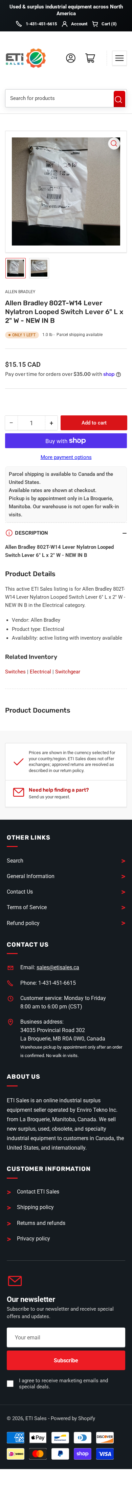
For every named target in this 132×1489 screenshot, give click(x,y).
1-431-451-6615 (41, 23)
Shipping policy (35, 1207)
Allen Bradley (20, 291)
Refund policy (23, 923)
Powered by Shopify (73, 1418)
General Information (30, 876)
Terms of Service (27, 907)
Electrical (40, 672)
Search (119, 99)
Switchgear (67, 672)
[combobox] (56, 98)
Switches (15, 672)
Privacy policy (33, 1238)
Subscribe (66, 1360)
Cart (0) (109, 23)
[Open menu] (119, 58)
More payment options (66, 457)
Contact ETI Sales (38, 1191)
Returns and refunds (41, 1223)
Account (79, 23)
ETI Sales (36, 1418)
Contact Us (20, 892)
